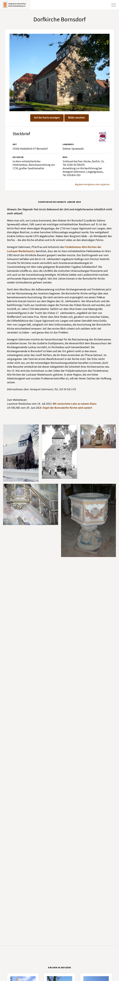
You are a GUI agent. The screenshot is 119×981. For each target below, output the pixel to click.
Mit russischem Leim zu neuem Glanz (75, 404)
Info (65, 157)
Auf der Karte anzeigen (47, 118)
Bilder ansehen (76, 118)
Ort (15, 144)
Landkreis (68, 144)
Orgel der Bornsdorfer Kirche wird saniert (67, 408)
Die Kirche (18, 157)
